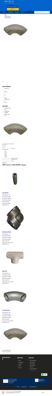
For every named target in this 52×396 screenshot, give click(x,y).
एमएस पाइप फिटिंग (7, 16)
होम (5, 14)
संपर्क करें (22, 12)
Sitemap (20, 367)
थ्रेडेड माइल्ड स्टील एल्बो (6, 232)
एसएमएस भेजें (24, 386)
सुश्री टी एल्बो (4, 271)
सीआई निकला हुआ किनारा (33, 368)
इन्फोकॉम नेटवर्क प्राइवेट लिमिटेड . (10, 392)
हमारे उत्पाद (17, 12)
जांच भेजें (13, 9)
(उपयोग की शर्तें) (19, 391)
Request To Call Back (6, 351)
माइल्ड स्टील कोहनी (32, 365)
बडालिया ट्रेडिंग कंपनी (9, 2)
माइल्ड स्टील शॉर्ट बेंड (6, 310)
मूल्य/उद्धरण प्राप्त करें (5, 204)
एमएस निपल (31, 367)
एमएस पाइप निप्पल (5, 192)
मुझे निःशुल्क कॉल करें (33, 386)
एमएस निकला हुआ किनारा (33, 360)
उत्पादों (6, 15)
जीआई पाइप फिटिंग (32, 363)
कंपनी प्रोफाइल (10, 12)
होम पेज (4, 12)
